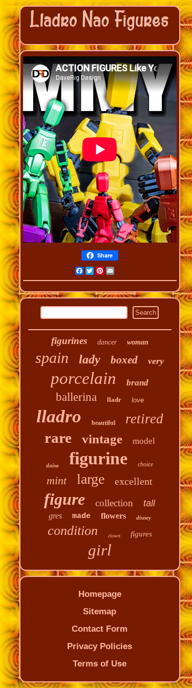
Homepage (99, 594)
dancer (107, 342)
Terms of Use (99, 664)
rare (58, 437)
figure (64, 499)
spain (52, 357)
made (81, 516)
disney (143, 517)
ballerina (76, 397)
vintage (102, 439)
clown (114, 536)
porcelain (83, 378)
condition (73, 530)
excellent (134, 481)
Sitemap (99, 611)
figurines (69, 340)
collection (114, 503)
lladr (114, 399)
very (156, 361)
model (144, 441)
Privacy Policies (99, 646)
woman (137, 342)
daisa (52, 465)
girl (100, 550)
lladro (58, 416)
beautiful (103, 422)
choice (145, 464)
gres (55, 515)
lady (89, 359)
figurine (98, 458)
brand (137, 383)
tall (149, 503)
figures (141, 534)
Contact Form (99, 629)
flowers (113, 515)
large (90, 479)
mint (57, 480)
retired (144, 418)
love (138, 400)
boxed (124, 360)
